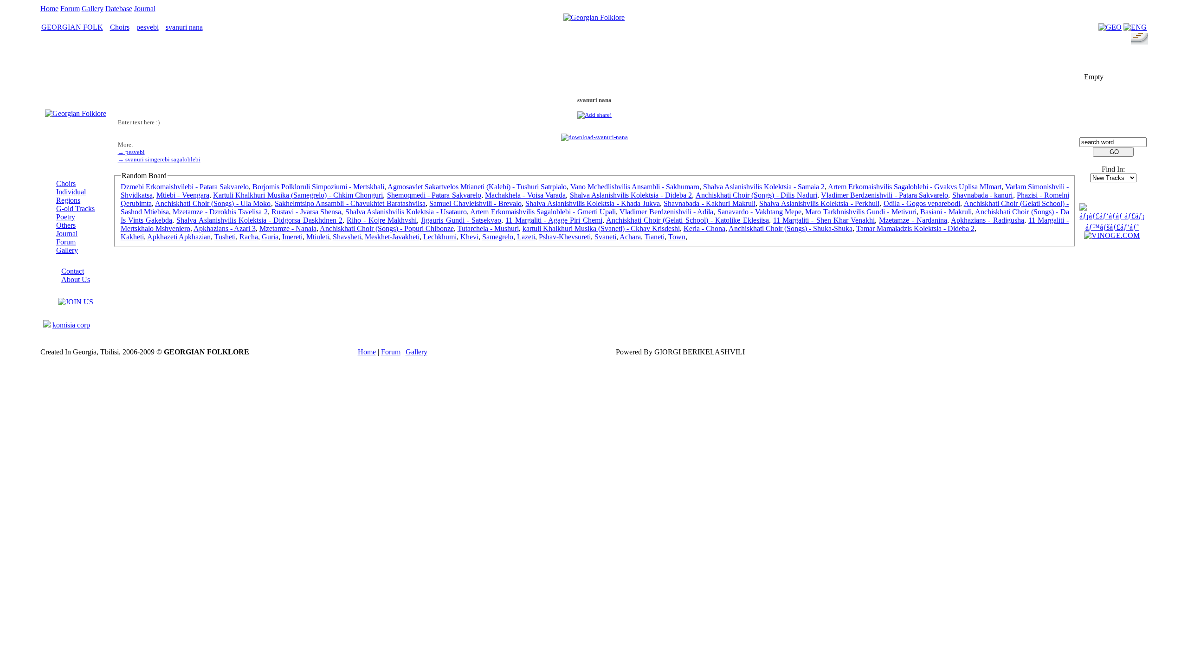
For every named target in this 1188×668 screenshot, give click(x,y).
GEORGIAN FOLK (72, 27)
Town (676, 237)
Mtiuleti (317, 237)
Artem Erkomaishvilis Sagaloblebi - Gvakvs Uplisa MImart (914, 187)
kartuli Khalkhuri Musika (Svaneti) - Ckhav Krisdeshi (601, 228)
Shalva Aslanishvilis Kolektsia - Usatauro (406, 212)
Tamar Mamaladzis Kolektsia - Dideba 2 (915, 228)
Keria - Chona (704, 228)
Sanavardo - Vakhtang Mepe (759, 212)
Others (66, 225)
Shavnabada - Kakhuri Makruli (709, 203)
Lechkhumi (440, 237)
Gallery (92, 9)
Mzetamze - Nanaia (287, 228)
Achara (630, 237)
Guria (270, 237)
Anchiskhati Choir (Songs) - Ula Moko (213, 203)
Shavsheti (347, 237)
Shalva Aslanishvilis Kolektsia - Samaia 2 (764, 187)
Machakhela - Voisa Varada (525, 195)
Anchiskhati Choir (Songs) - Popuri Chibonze (387, 228)
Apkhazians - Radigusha (987, 220)
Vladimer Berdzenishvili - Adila (666, 212)
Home (49, 9)
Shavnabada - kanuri (982, 195)
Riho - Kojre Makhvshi (382, 220)
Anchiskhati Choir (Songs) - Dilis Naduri (756, 195)
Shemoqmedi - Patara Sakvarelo (434, 195)
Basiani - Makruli (946, 212)
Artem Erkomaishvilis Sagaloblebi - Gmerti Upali (543, 212)
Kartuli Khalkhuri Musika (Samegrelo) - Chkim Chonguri (298, 195)
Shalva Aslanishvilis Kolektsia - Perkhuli (819, 203)
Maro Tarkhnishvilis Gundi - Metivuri (860, 212)
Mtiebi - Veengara (182, 195)
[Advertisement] (594, 68)
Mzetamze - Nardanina (913, 220)
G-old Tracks (75, 208)
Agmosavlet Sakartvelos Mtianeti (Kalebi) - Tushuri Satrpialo (477, 187)
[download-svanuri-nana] (594, 137)
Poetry (65, 217)
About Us (75, 279)
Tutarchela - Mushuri (488, 228)
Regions (68, 200)
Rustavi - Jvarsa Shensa (306, 212)
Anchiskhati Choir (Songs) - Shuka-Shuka (790, 228)
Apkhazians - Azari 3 (225, 228)
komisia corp (71, 325)
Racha (248, 237)
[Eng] (1135, 27)
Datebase (118, 9)
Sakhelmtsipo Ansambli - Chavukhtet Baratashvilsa (350, 203)
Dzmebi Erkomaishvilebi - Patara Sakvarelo (185, 187)
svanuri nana (184, 27)
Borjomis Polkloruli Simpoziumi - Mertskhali (318, 187)
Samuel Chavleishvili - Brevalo (475, 203)
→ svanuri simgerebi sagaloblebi (159, 159)
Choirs (119, 27)
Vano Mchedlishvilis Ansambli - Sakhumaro (634, 187)
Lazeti (526, 237)
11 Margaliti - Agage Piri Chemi (553, 220)
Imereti (292, 237)
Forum (70, 9)
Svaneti (605, 237)
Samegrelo (497, 237)
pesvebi (147, 27)
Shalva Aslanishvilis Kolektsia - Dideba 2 (631, 195)
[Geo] (1110, 27)
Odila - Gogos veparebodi (922, 203)
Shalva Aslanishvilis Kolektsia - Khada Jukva (592, 203)
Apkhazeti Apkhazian (179, 237)
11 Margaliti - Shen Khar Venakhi (824, 220)
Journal (144, 9)
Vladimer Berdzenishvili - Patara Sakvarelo (884, 195)
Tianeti (655, 237)
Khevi (469, 237)
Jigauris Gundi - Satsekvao (461, 220)
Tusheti (225, 237)
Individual (71, 192)
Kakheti (132, 237)
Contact (72, 271)
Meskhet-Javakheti (392, 237)
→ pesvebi (131, 151)
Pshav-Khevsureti (565, 237)
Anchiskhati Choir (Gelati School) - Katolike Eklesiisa (687, 220)
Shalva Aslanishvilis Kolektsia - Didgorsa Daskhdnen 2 (259, 220)
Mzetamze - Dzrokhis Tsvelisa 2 (220, 212)
